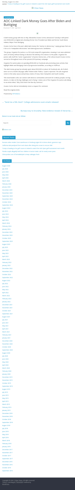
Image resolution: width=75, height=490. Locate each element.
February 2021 (6, 335)
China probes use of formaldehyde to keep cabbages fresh (20, 154)
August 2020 (6, 353)
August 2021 (6, 317)
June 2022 (5, 286)
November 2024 (7, 199)
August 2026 (6, 166)
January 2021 (6, 338)
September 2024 (7, 205)
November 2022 (7, 271)
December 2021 (7, 305)
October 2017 (6, 456)
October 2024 (6, 202)
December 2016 (7, 462)
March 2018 (6, 440)
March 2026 (6, 181)
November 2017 (7, 452)
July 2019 (5, 392)
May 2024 (5, 217)
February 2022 (6, 299)
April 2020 (5, 365)
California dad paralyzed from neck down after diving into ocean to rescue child (27, 145)
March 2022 (6, 296)
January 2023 (6, 265)
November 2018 (7, 416)
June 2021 (5, 323)
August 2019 (6, 389)
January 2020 (6, 374)
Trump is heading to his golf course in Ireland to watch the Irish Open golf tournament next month (38, 4)
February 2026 (6, 184)
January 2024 (6, 229)
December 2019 (7, 377)
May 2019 (5, 398)
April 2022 (5, 292)
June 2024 (5, 214)
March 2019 (6, 404)
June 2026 (5, 172)
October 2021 (6, 311)
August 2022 (6, 280)
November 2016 (7, 465)
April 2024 (5, 220)
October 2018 (6, 419)
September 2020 (7, 350)
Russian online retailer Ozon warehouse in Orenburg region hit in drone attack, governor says (31, 142)
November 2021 (7, 308)
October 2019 (6, 383)
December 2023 (7, 232)
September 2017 (7, 459)
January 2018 (6, 446)
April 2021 (5, 329)
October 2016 (6, 468)
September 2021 (7, 314)
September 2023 (7, 241)
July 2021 (5, 320)
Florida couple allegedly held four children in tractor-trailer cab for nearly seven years (29, 151)
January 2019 (6, 410)
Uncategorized (9, 17)
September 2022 (7, 277)
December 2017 (7, 449)
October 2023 (6, 238)
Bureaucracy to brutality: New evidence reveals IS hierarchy (47, 111)
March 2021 (6, 332)
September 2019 (7, 386)
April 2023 (5, 256)
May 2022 (5, 289)
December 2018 (7, 413)
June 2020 (5, 359)
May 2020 (5, 362)
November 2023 (7, 235)
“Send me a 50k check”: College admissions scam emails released (30, 102)
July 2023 (5, 247)
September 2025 (7, 196)
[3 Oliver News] (37, 8)
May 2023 (5, 253)
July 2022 (5, 283)
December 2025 (7, 190)
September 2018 (7, 422)
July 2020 (5, 356)
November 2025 (7, 193)
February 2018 (6, 443)
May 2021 (5, 326)
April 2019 (5, 401)
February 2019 (6, 407)
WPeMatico (16, 94)
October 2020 (6, 347)
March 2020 (6, 368)
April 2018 (5, 437)
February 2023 (6, 262)
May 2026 (5, 175)
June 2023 (5, 250)
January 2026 (6, 187)
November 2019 (7, 380)
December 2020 (7, 341)
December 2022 (7, 268)
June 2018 (5, 431)
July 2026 (5, 169)
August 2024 (6, 208)
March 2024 (6, 223)
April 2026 (5, 178)
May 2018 (5, 434)
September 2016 (7, 471)
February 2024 (6, 226)
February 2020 (6, 371)
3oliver (19, 28)
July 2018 (5, 428)
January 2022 (6, 302)
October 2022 (6, 274)
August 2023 (6, 244)
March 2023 (6, 259)
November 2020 (7, 344)
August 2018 (6, 425)
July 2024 (5, 211)
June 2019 (5, 395)
